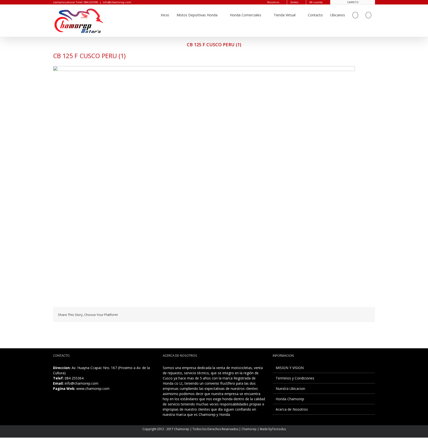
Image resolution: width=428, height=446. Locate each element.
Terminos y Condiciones (295, 378)
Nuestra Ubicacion (290, 388)
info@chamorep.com (117, 2)
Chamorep (249, 429)
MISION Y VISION (290, 367)
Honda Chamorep (290, 399)
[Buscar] (368, 15)
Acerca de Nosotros (292, 409)
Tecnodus (279, 429)
